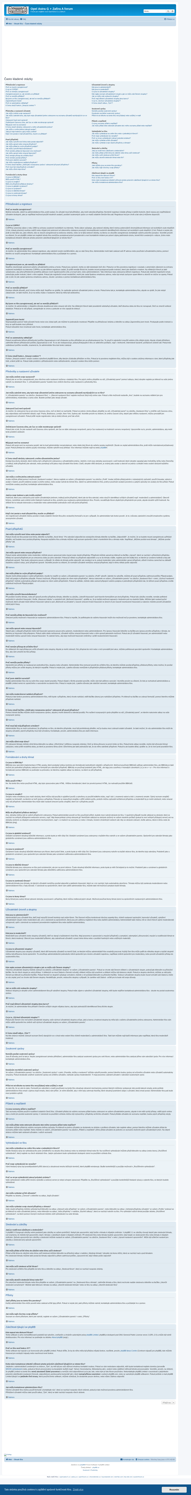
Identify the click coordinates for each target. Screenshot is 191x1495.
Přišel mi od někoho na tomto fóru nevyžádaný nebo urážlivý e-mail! (116, 115)
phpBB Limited (92, 1335)
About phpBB (57, 1337)
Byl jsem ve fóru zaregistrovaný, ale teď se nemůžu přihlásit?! (28, 98)
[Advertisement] (90, 51)
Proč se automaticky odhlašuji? (17, 103)
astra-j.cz (74, 1477)
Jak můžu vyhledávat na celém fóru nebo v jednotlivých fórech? (115, 133)
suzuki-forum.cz (138, 1477)
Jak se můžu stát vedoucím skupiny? (105, 96)
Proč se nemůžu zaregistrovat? (17, 91)
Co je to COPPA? (12, 89)
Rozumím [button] (174, 1489)
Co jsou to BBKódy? (13, 177)
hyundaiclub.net (107, 1477)
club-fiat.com (118, 1477)
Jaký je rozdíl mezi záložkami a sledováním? (108, 151)
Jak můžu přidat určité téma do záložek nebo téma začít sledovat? (116, 153)
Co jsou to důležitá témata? (15, 191)
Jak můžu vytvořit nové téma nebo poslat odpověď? (24, 142)
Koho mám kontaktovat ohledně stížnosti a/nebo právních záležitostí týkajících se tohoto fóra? (126, 180)
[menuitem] (23, 19)
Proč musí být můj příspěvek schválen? (20, 167)
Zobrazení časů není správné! (17, 120)
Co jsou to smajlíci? (13, 182)
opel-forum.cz (83, 1477)
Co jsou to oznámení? (13, 188)
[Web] (18, 9)
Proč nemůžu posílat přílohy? (16, 158)
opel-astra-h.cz (65, 1477)
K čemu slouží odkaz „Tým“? (102, 103)
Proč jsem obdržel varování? (16, 160)
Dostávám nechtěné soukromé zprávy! (106, 113)
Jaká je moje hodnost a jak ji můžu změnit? (21, 131)
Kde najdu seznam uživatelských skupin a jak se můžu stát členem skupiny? (119, 94)
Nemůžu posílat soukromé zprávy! (104, 111)
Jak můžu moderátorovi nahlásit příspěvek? (21, 162)
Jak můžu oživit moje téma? (16, 169)
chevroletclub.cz (94, 1477)
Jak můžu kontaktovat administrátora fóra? (107, 182)
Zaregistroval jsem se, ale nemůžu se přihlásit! (22, 94)
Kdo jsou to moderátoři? (100, 89)
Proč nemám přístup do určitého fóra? (19, 155)
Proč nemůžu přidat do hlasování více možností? (23, 151)
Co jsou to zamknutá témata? (16, 193)
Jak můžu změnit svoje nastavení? (18, 113)
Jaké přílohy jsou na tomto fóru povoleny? (107, 165)
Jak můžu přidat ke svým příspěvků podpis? (22, 146)
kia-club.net (128, 1477)
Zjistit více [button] (78, 1489)
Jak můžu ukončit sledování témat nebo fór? (108, 157)
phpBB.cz (96, 1467)
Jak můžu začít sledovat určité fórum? (106, 155)
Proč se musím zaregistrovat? (17, 87)
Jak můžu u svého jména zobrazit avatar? (21, 129)
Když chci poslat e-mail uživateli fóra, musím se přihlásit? (26, 134)
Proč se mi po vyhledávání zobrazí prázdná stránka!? (111, 138)
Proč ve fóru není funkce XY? (102, 178)
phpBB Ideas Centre (129, 1351)
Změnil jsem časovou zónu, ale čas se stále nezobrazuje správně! (30, 122)
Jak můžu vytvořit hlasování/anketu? (19, 148)
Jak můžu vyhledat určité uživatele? (105, 140)
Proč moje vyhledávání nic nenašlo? (105, 136)
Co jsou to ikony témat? (14, 195)
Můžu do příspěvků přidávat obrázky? (19, 184)
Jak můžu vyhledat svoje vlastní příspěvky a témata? (111, 143)
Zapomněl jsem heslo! (13, 101)
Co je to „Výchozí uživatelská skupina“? (106, 101)
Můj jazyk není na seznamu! (16, 125)
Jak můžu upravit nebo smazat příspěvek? (21, 144)
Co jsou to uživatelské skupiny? (103, 91)
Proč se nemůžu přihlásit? (15, 96)
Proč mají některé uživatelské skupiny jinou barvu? (110, 98)
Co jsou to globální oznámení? (16, 186)
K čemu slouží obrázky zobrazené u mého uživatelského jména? (29, 127)
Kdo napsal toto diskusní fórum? (103, 175)
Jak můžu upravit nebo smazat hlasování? (21, 153)
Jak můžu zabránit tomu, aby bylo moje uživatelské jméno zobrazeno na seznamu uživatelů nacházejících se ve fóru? (46, 117)
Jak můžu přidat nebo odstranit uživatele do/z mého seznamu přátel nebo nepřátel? (122, 126)
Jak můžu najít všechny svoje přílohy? (106, 167)
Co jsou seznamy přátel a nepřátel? (104, 123)
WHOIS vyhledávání (14, 1369)
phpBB (103, 448)
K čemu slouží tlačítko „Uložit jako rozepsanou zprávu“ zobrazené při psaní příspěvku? (37, 164)
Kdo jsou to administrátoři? (101, 87)
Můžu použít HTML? (13, 179)
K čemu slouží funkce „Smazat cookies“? (21, 105)
